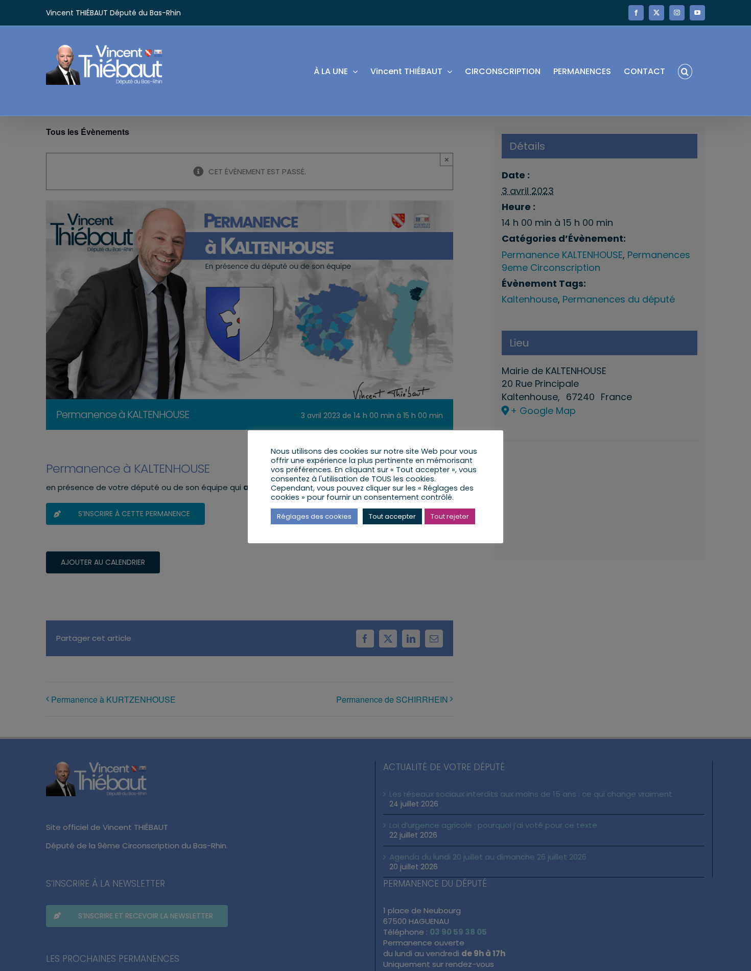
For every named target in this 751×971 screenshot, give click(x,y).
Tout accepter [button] (392, 516)
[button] (685, 70)
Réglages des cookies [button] (314, 516)
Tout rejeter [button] (450, 516)
